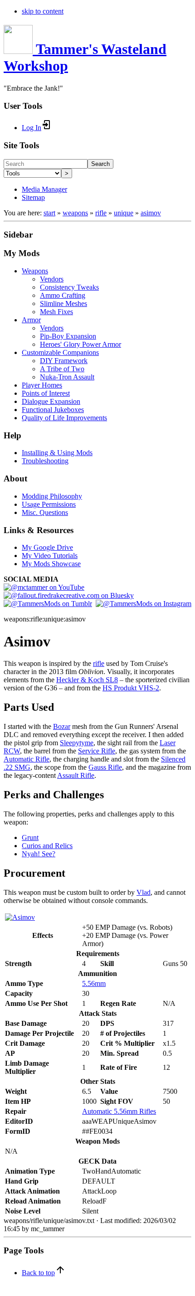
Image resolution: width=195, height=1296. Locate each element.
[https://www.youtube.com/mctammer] (44, 587)
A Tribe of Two (62, 369)
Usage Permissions (49, 504)
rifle (101, 213)
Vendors (51, 279)
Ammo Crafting (62, 295)
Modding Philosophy (52, 496)
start (49, 213)
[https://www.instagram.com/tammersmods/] (143, 603)
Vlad (143, 892)
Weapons (35, 271)
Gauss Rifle (105, 767)
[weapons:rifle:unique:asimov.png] (20, 917)
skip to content (42, 11)
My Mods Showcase (51, 564)
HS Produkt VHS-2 (130, 688)
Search (100, 163)
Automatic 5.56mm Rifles (119, 1111)
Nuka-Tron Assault (67, 377)
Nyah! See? (38, 854)
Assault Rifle (75, 775)
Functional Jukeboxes (53, 409)
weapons (75, 213)
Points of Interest (46, 393)
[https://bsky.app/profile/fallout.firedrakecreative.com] (69, 595)
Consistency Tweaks (69, 287)
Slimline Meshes (63, 303)
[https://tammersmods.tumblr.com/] (48, 603)
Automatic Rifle (26, 759)
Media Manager (44, 189)
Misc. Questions (45, 512)
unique (123, 213)
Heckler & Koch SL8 (87, 680)
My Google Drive (47, 547)
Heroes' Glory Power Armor (80, 344)
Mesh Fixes (56, 312)
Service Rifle (96, 751)
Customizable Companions (60, 352)
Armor (31, 320)
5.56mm (94, 983)
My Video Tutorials (50, 555)
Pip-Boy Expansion (68, 336)
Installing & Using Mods (57, 452)
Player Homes (42, 385)
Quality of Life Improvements (64, 418)
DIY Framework (64, 360)
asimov (151, 213)
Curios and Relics (47, 845)
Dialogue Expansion (51, 401)
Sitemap (33, 197)
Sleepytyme (76, 743)
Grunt (30, 837)
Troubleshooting (45, 461)
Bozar (61, 726)
